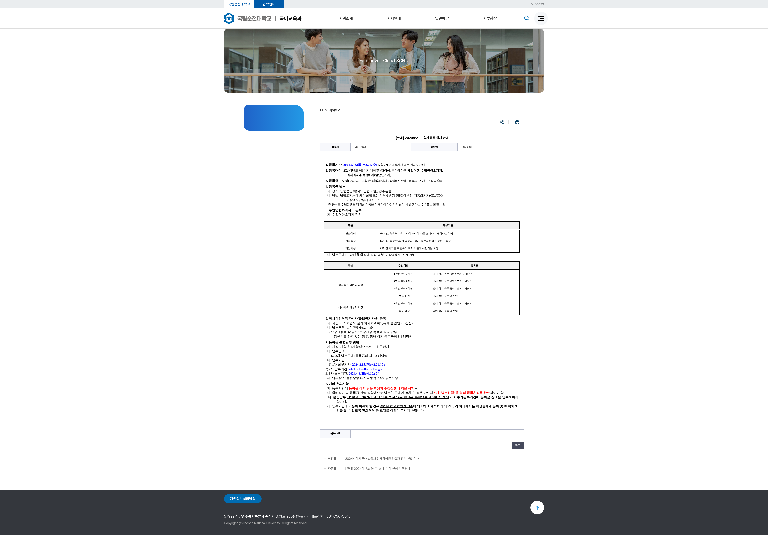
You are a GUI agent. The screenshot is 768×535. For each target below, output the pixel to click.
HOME (324, 110)
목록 (518, 445)
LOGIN (539, 4)
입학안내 (269, 4)
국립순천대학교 (239, 4)
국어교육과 (290, 18)
